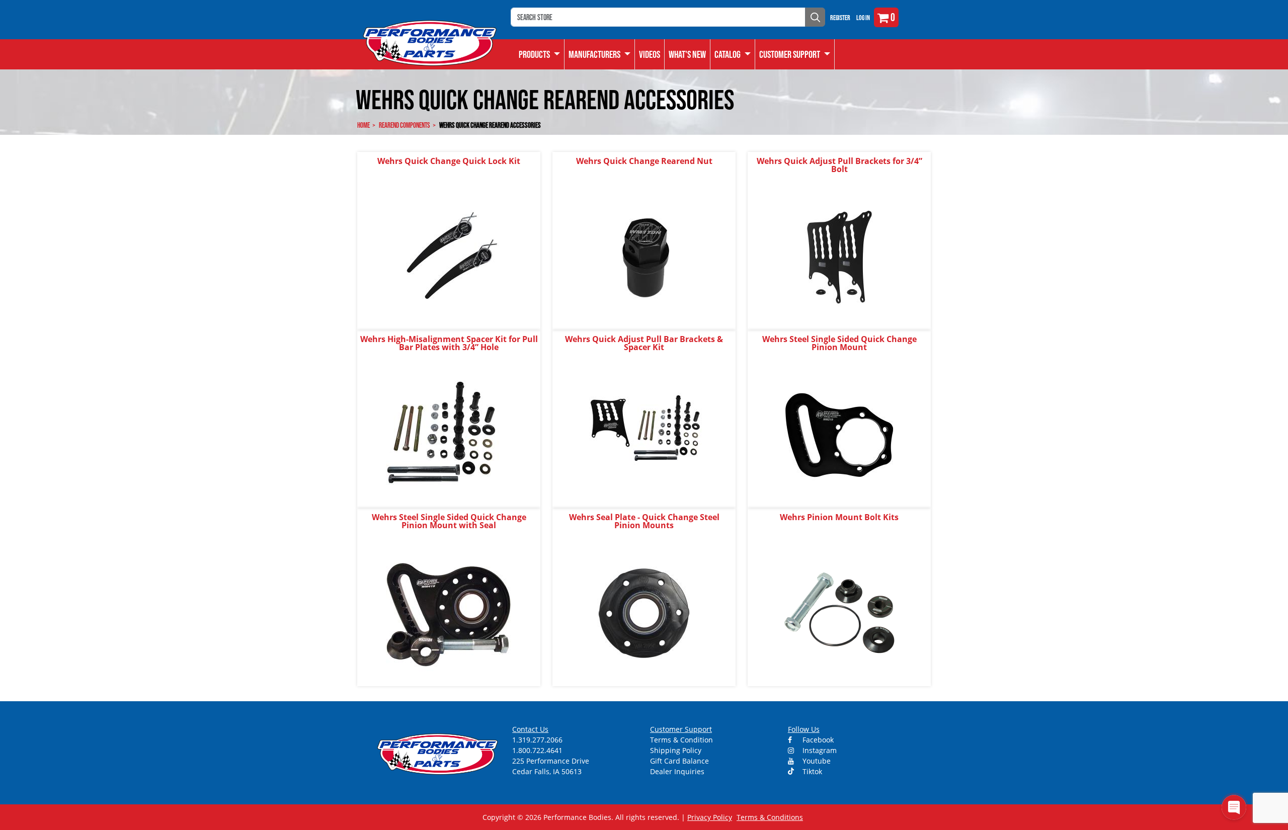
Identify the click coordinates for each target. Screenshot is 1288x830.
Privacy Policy (709, 817)
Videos (649, 54)
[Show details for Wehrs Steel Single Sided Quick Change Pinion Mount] (839, 434)
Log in (863, 18)
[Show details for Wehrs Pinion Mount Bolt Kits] (839, 612)
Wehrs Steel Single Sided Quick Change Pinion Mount (839, 343)
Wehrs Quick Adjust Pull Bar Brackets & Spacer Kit (644, 343)
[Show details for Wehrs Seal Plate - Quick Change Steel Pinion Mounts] (644, 612)
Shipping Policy (675, 750)
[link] (540, 54)
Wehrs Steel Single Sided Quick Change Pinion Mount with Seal (449, 521)
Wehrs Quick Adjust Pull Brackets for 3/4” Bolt (839, 165)
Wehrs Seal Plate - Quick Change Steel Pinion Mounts (644, 521)
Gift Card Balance (679, 761)
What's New (687, 54)
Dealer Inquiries (677, 771)
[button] (732, 54)
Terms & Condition (681, 739)
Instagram (818, 750)
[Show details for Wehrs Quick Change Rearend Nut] (644, 256)
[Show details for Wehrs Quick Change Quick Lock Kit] (449, 256)
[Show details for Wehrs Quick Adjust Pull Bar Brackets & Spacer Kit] (644, 434)
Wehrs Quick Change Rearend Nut (644, 161)
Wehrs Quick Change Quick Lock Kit (448, 161)
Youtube (815, 761)
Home (363, 125)
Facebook (817, 739)
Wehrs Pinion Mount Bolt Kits (839, 517)
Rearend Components (404, 125)
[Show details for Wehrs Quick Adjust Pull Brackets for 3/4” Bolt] (839, 256)
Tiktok (811, 771)
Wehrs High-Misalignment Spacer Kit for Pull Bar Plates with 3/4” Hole (449, 343)
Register (840, 18)
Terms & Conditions (770, 817)
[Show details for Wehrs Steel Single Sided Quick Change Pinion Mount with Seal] (449, 612)
